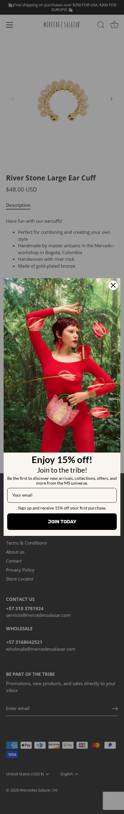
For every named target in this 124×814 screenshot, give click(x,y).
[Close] (113, 285)
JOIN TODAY (62, 521)
